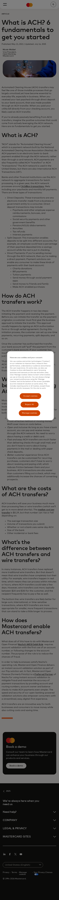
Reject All (29, 404)
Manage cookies (29, 413)
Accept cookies (30, 396)
